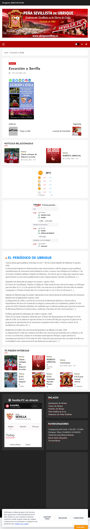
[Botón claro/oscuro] (77, 44)
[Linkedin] (29, 80)
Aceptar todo (47, 518)
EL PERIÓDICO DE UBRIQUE (30, 257)
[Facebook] (13, 80)
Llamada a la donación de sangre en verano (23, 281)
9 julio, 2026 (27, 160)
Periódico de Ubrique (56, 409)
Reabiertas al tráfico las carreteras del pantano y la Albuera (30, 330)
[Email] (20, 80)
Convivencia (65, 363)
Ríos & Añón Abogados (57, 438)
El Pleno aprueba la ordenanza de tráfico (22, 314)
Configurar (78, 518)
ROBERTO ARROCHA (72, 155)
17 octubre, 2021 (20, 73)
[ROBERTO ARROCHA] (53, 155)
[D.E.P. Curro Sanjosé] (10, 379)
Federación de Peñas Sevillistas (60, 414)
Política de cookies (22, 524)
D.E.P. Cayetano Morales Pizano (51, 380)
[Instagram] (26, 80)
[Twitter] (16, 80)
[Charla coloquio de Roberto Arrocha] (11, 155)
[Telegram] (23, 80)
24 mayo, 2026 (67, 366)
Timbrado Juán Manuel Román (61, 435)
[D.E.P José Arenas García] (66, 379)
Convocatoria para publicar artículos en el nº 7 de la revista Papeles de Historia (38, 263)
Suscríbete (86, 44)
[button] (3, 44)
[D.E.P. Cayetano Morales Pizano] (38, 379)
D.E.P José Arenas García (78, 379)
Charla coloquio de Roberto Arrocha (29, 155)
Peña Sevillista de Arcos (57, 411)
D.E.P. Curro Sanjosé (22, 379)
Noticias (12, 63)
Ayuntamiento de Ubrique (57, 403)
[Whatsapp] (10, 80)
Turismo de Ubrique (55, 406)
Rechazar (63, 518)
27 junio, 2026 (69, 159)
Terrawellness (54, 440)
